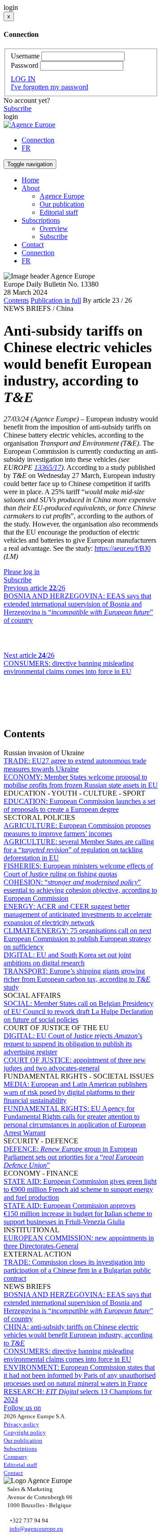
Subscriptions (20, 1448)
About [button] (31, 188)
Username (25, 56)
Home (30, 180)
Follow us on (22, 1408)
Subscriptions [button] (41, 220)
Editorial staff (59, 212)
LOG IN (23, 79)
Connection (38, 140)
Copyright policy (25, 1432)
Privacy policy (21, 1424)
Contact (33, 244)
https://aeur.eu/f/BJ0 (122, 548)
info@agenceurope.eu (36, 1528)
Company (15, 1456)
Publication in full (56, 300)
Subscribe (18, 108)
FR (26, 148)
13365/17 (47, 467)
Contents (16, 300)
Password (24, 65)
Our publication (62, 204)
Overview (54, 228)
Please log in (22, 571)
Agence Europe (62, 196)
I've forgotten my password (49, 87)
